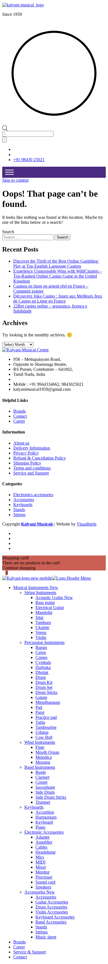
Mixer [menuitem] (40, 867)
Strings (19, 514)
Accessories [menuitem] (39, 892)
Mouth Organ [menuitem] (47, 752)
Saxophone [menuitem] (45, 787)
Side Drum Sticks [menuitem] (50, 797)
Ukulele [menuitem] (42, 627)
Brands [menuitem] (19, 942)
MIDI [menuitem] (40, 862)
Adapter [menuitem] (42, 837)
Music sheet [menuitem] (45, 937)
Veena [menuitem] (40, 632)
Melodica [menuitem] (43, 757)
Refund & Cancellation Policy (39, 458)
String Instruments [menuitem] (40, 592)
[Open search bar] (5, 127)
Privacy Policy (26, 453)
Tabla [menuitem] (40, 722)
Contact (20, 416)
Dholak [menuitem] (41, 672)
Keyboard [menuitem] (44, 822)
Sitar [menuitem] (39, 617)
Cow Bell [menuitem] (43, 737)
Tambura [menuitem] (43, 622)
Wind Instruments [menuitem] (39, 742)
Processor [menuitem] (43, 877)
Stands (19, 509)
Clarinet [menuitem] (42, 777)
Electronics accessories (33, 494)
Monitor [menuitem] (42, 872)
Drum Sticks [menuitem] (46, 692)
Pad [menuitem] (38, 707)
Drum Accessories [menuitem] (51, 907)
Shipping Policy (27, 463)
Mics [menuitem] (39, 857)
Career (19, 421)
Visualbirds (86, 524)
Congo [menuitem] (41, 657)
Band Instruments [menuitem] (39, 767)
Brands (19, 411)
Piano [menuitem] (40, 827)
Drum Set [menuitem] (43, 687)
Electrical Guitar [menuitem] (49, 607)
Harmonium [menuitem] (45, 817)
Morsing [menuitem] (42, 762)
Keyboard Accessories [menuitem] (54, 917)
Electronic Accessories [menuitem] (44, 832)
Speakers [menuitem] (43, 887)
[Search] (4, 140)
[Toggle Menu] (9, 172)
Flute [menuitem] (39, 747)
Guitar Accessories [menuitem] (51, 902)
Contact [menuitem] (20, 957)
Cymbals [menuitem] (43, 662)
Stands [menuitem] (41, 927)
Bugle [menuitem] (40, 772)
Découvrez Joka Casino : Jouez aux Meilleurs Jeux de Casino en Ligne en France (57, 298)
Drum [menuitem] (40, 677)
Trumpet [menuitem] (42, 802)
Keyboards (22, 504)
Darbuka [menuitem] (43, 667)
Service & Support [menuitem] (29, 952)
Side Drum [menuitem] (45, 792)
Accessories (23, 499)
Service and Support (31, 473)
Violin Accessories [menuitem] (51, 912)
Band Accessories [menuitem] (50, 922)
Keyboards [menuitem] (33, 807)
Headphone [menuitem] (45, 852)
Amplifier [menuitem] (43, 842)
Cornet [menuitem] (41, 782)
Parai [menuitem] (39, 712)
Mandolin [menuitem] (43, 612)
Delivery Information (31, 448)
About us (21, 443)
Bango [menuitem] (41, 647)
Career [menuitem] (19, 947)
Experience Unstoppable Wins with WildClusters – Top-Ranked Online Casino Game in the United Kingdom (57, 276)
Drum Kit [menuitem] (43, 682)
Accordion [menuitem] (44, 812)
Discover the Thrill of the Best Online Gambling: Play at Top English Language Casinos (56, 263)
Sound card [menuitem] (45, 882)
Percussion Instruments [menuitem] (44, 642)
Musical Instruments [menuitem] (35, 587)
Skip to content (15, 180)
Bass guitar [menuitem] (45, 602)
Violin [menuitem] (40, 637)
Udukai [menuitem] (41, 732)
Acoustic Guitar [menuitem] (54, 597)
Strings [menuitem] (41, 932)
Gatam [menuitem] (41, 697)
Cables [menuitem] (41, 847)
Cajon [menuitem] (40, 652)
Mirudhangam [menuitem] (47, 702)
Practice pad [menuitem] (46, 717)
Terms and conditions (32, 468)
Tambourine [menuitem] (45, 727)
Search (8, 231)
